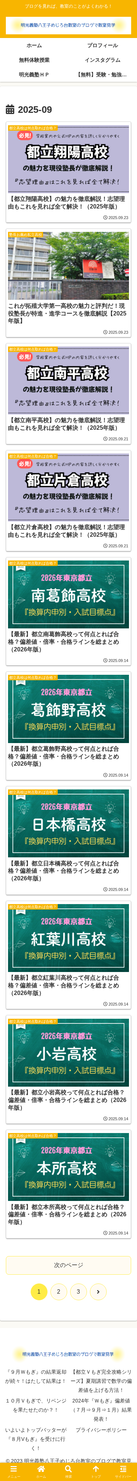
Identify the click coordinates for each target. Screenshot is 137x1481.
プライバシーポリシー (101, 1430)
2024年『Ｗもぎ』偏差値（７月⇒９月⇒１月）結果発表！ (101, 1410)
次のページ (68, 1265)
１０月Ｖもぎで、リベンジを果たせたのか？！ (35, 1405)
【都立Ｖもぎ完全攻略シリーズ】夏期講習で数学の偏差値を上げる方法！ (101, 1381)
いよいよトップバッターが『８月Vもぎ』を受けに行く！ (35, 1439)
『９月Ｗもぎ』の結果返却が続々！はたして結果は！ (35, 1376)
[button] (122, 1098)
